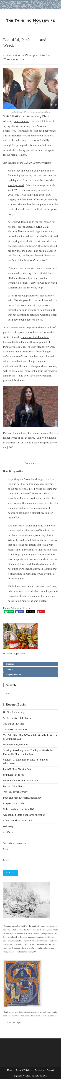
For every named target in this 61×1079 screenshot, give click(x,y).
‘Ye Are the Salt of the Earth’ (17, 718)
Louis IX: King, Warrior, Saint (17, 769)
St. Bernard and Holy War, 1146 (18, 809)
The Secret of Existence (15, 729)
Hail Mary (8, 826)
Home (10, 1070)
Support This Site (13, 675)
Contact (9, 669)
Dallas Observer (33, 162)
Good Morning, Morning (15, 744)
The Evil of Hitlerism (13, 723)
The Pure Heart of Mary (15, 792)
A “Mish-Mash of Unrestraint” (18, 820)
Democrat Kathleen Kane (35, 337)
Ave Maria (8, 832)
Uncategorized (16, 59)
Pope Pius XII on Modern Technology (22, 798)
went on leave (21, 121)
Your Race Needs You (13, 775)
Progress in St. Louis (13, 803)
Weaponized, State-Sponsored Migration (24, 815)
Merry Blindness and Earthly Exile (20, 780)
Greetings (10, 664)
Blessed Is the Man (13, 786)
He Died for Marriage (14, 712)
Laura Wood (14, 55)
